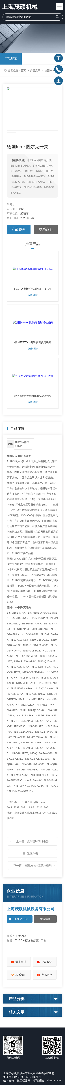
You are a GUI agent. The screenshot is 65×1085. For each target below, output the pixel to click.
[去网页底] (58, 80)
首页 (23, 70)
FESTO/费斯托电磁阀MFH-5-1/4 (32, 288)
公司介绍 (46, 961)
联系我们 (46, 229)
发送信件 (45, 918)
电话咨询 (58, 69)
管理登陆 (38, 1080)
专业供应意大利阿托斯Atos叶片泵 (33, 395)
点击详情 (33, 295)
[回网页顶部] (58, 58)
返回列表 (32, 853)
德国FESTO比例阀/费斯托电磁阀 (32, 342)
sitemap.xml (54, 1080)
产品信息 (46, 974)
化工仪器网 (23, 1080)
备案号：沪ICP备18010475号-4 (22, 1076)
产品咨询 (18, 229)
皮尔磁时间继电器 (38, 841)
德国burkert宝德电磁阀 (38, 865)
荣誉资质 (21, 961)
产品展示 (11, 58)
